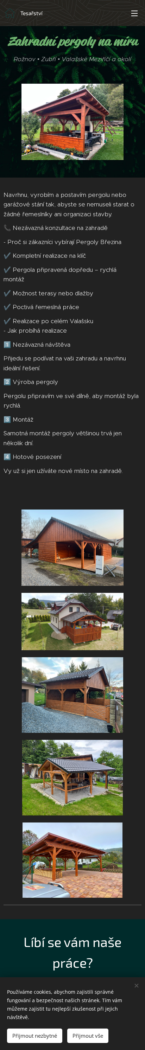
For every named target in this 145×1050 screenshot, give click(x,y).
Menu (134, 13)
